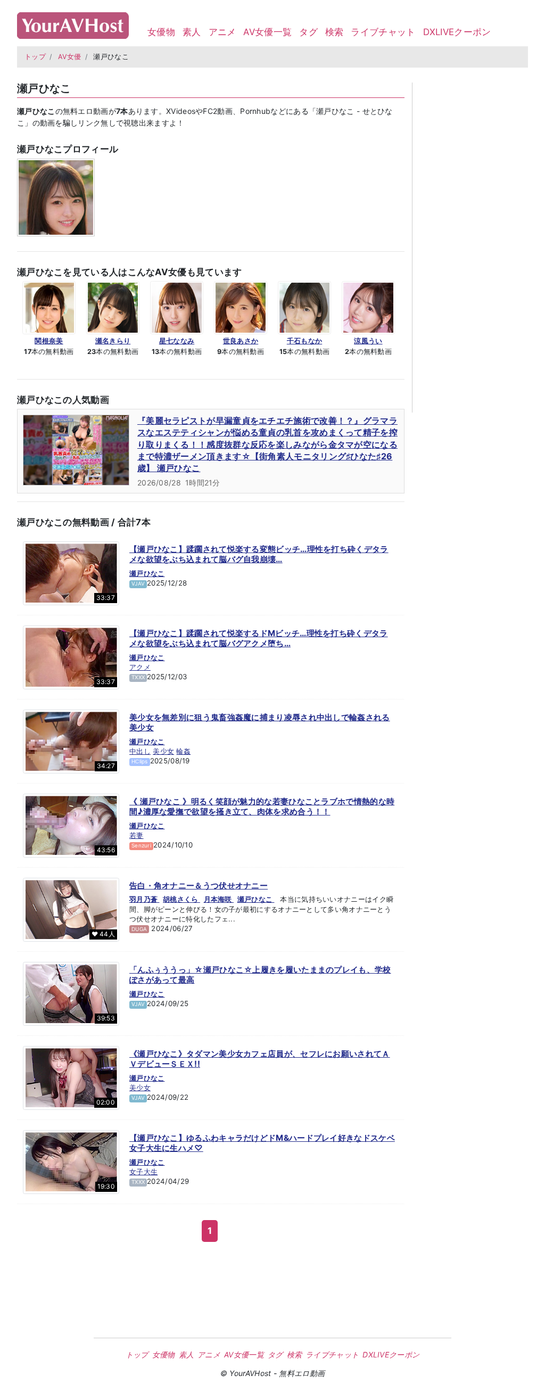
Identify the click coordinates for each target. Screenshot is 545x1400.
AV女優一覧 (267, 32)
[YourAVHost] (73, 23)
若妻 (136, 835)
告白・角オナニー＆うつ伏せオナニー (198, 885)
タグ (308, 32)
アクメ (140, 667)
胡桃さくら (181, 899)
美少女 (163, 751)
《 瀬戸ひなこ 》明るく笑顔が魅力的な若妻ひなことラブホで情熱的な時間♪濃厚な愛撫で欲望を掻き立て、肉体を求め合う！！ (261, 806)
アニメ (222, 32)
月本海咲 (219, 899)
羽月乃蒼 (144, 899)
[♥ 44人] (71, 908)
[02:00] (71, 1077)
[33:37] (71, 572)
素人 (192, 32)
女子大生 (143, 1171)
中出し (140, 751)
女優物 (161, 32)
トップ (35, 57)
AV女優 (69, 57)
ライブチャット (383, 32)
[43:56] (71, 824)
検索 (334, 32)
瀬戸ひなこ (147, 573)
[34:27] (71, 740)
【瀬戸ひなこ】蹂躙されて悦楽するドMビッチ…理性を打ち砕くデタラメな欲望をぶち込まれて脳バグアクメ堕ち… (258, 638)
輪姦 (183, 751)
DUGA (139, 929)
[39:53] (71, 993)
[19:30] (71, 1161)
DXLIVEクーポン (457, 32)
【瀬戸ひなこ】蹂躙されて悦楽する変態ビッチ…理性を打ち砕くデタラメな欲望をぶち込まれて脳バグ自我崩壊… (259, 554)
